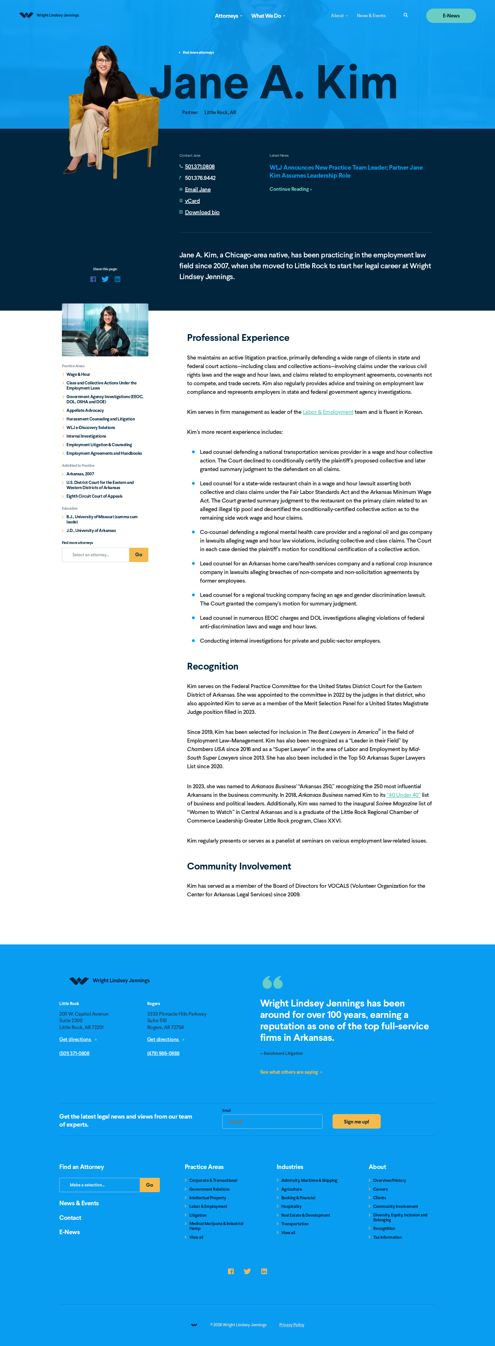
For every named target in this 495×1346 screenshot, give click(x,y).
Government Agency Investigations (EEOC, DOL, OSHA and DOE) (105, 399)
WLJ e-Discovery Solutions (90, 427)
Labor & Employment (328, 412)
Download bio (202, 212)
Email (226, 1111)
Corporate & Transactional (213, 1180)
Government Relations (209, 1189)
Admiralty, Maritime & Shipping (309, 1180)
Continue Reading (289, 188)
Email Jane (198, 189)
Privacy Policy (292, 1325)
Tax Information (387, 1237)
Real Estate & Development (305, 1215)
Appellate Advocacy (85, 410)
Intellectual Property (207, 1198)
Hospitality (291, 1206)
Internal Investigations (86, 436)
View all (196, 1237)
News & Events (371, 16)
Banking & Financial (298, 1198)
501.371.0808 (200, 166)
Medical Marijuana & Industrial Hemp (216, 1226)
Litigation (198, 1215)
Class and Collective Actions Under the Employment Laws (101, 385)
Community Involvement (395, 1206)
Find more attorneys (198, 52)
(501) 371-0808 (74, 1053)
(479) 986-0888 (163, 1053)
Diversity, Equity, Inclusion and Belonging (400, 1218)
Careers (380, 1189)
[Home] (110, 999)
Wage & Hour (78, 374)
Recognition (384, 1228)
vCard (192, 201)
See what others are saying (289, 1071)
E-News (451, 15)
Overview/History (389, 1180)
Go (141, 556)
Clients (379, 1198)
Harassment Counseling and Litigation (100, 419)
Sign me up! (356, 1121)
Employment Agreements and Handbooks (104, 453)
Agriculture (291, 1189)
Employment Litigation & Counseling (99, 445)
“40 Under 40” (404, 795)
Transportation (295, 1224)
